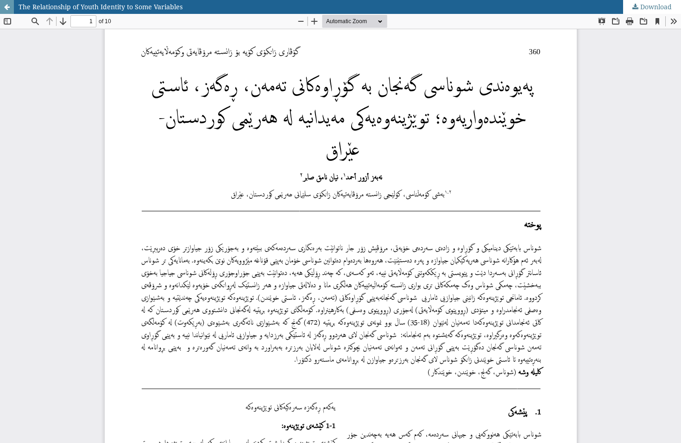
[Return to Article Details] (7, 7)
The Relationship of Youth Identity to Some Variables (101, 6)
